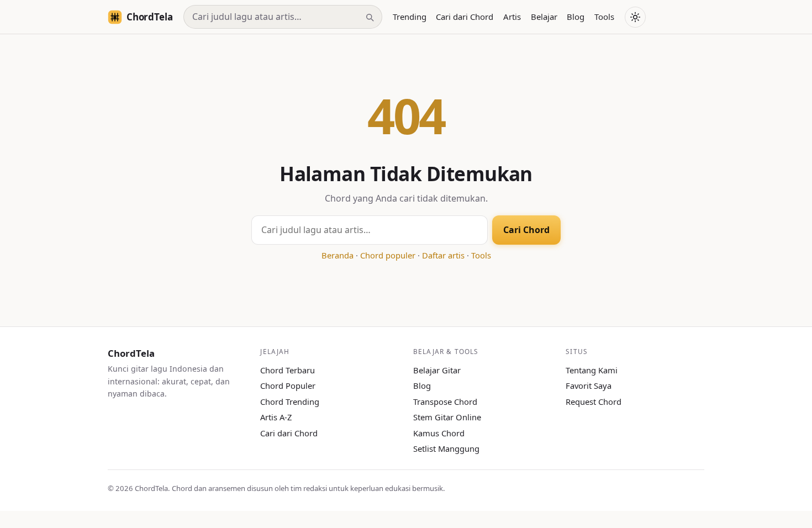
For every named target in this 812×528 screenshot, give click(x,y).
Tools (604, 16)
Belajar (544, 16)
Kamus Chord (439, 433)
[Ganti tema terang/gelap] (635, 17)
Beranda (337, 255)
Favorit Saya (588, 385)
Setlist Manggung (446, 448)
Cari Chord (526, 230)
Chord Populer (287, 385)
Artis (512, 16)
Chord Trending (289, 401)
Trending (409, 16)
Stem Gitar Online (447, 417)
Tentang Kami (592, 370)
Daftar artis (443, 255)
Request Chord (593, 401)
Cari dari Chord (464, 16)
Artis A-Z (276, 417)
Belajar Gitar (437, 370)
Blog (575, 16)
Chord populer (387, 255)
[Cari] (369, 17)
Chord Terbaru (287, 370)
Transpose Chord (445, 401)
